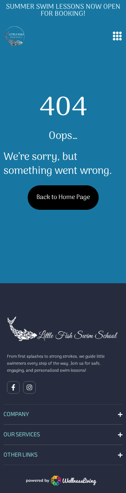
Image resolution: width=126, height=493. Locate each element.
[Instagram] (29, 387)
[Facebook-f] (13, 387)
